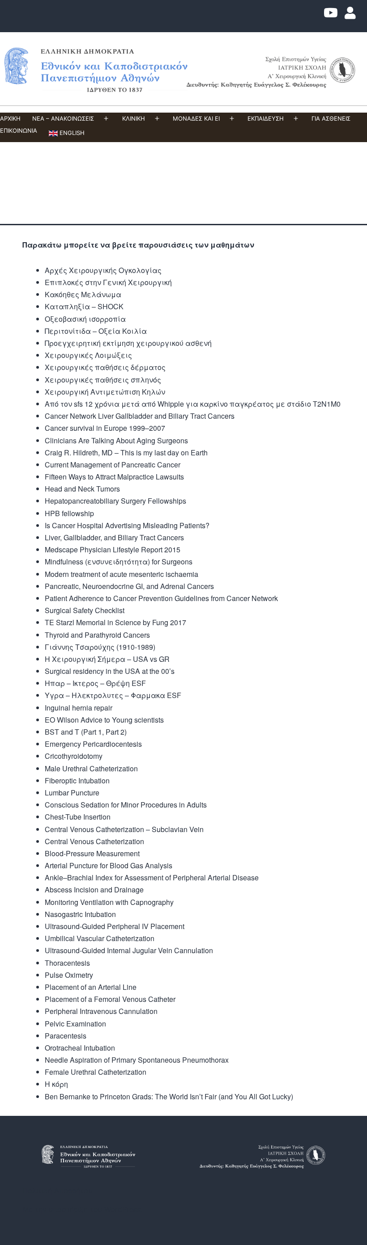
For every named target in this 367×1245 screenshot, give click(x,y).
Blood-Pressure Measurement (92, 853)
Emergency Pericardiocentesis (93, 744)
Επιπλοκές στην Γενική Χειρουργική (108, 282)
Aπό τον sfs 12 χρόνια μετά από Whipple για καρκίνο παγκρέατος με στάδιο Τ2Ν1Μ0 (193, 404)
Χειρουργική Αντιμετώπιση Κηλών (105, 392)
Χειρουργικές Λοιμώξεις (88, 355)
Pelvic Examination (75, 1023)
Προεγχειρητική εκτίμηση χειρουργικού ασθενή (128, 343)
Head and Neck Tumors (82, 489)
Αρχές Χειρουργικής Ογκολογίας (103, 270)
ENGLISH (71, 132)
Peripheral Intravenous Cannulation (101, 1011)
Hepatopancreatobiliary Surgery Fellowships (115, 501)
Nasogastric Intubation (80, 914)
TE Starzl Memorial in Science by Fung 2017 (115, 622)
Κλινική (133, 118)
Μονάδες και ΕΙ (196, 118)
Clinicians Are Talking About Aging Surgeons (116, 440)
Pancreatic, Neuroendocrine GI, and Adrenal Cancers (129, 586)
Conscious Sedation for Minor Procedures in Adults (126, 804)
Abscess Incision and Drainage (94, 889)
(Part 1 (91, 732)
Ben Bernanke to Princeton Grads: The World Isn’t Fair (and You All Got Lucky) (169, 1096)
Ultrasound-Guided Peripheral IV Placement (114, 926)
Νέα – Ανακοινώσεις (63, 118)
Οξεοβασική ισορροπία (85, 319)
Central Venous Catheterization (94, 841)
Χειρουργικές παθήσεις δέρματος (105, 367)
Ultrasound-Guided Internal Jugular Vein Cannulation (129, 950)
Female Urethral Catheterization (95, 1072)
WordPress (122, 1209)
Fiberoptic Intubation (77, 780)
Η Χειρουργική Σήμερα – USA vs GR (107, 659)
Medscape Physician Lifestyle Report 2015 (112, 549)
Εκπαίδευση (266, 118)
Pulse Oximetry (69, 975)
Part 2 (115, 732)
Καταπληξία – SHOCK (84, 306)
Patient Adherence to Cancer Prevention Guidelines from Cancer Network (161, 598)
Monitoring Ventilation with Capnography (109, 902)
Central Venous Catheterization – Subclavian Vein (124, 829)
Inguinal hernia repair (78, 707)
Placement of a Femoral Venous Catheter (110, 999)
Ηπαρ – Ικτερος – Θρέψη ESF (95, 683)
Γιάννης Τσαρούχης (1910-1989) (100, 647)
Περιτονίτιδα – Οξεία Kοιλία (96, 331)
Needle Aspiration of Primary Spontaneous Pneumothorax (137, 1060)
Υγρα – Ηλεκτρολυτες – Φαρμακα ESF (113, 695)
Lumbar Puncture (72, 792)
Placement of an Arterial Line (91, 987)
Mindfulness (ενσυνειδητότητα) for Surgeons (118, 561)
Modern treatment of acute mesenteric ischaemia (121, 574)
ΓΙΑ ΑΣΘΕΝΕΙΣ (331, 118)
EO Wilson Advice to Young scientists (104, 720)
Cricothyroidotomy (73, 756)
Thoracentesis (67, 963)
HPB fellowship (69, 513)
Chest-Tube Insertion (78, 817)
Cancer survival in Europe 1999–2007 (105, 428)
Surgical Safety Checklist (84, 610)
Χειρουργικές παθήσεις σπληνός (103, 379)
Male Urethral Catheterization (91, 768)
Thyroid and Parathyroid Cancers (97, 635)
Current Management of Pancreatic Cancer (112, 464)
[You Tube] (331, 15)
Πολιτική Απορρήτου (57, 1190)
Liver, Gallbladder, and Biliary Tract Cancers (114, 537)
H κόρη (56, 1084)
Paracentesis (65, 1035)
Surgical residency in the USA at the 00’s (110, 671)
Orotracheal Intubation (80, 1048)
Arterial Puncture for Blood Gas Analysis (108, 865)
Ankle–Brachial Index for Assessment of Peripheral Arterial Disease (152, 877)
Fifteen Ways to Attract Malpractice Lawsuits (114, 476)
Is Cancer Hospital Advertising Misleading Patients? (127, 525)
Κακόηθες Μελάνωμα (83, 294)
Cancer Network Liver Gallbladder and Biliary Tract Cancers (140, 416)
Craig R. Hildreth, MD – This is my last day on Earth (126, 452)
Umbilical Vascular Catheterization (99, 938)
